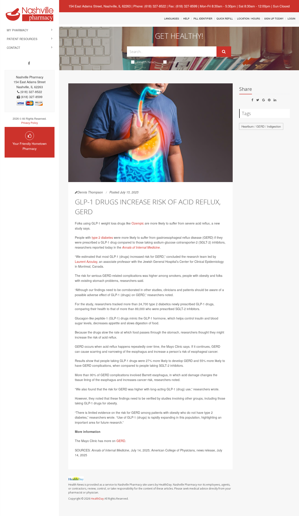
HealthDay (97, 498)
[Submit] (223, 51)
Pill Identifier (202, 18)
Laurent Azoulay (86, 261)
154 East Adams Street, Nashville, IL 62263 (100, 6)
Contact (13, 48)
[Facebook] (29, 63)
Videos (174, 62)
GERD (120, 441)
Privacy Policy (29, 123)
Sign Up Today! (273, 18)
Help (186, 18)
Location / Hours (248, 18)
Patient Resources (22, 39)
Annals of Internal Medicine (141, 247)
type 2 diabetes (102, 237)
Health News (146, 62)
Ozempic (138, 223)
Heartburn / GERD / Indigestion (261, 126)
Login (291, 18)
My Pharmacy (17, 30)
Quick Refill (224, 18)
